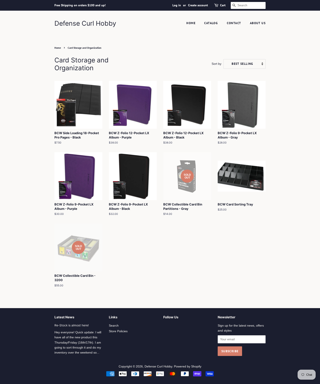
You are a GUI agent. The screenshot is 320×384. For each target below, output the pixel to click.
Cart (223, 5)
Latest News (64, 317)
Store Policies (118, 331)
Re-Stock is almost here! (71, 325)
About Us (258, 23)
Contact (234, 23)
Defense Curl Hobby (85, 23)
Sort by (216, 63)
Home (190, 23)
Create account (198, 5)
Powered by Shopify (187, 366)
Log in (176, 5)
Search (114, 325)
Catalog (211, 23)
